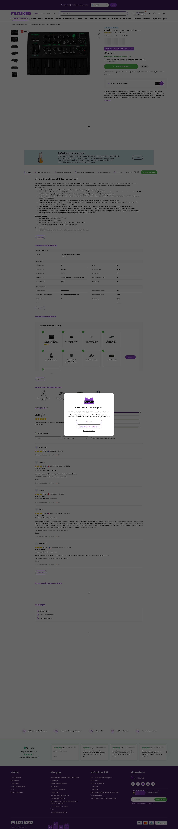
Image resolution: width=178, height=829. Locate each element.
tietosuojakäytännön (89, 417)
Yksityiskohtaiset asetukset (89, 426)
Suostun (89, 422)
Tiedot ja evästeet (89, 431)
